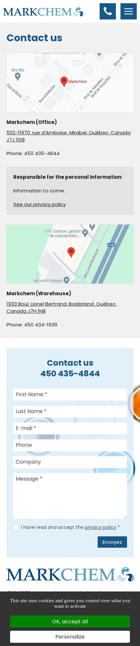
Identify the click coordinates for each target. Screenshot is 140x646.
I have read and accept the (70, 527)
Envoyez (112, 542)
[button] (108, 11)
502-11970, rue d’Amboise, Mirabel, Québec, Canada (69, 136)
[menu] (128, 11)
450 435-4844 (42, 153)
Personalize (70, 636)
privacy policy (100, 527)
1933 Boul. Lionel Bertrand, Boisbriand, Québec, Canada (62, 307)
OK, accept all (70, 621)
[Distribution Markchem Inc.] (43, 11)
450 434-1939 (40, 324)
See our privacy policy (39, 204)
